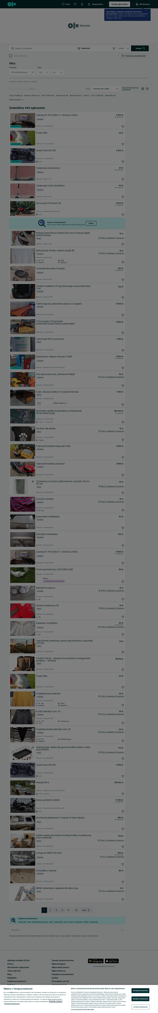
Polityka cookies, (55, 1001)
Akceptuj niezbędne (140, 999)
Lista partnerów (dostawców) (82, 1009)
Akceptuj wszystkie (140, 990)
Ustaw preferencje (140, 1007)
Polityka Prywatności (12, 1004)
